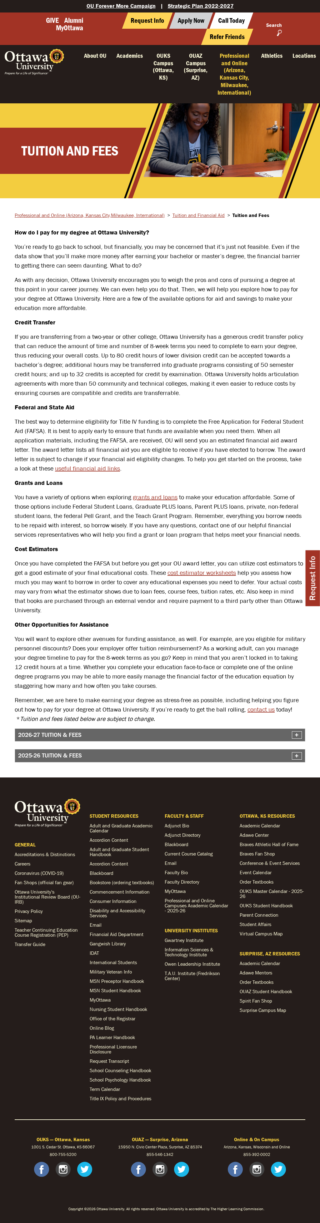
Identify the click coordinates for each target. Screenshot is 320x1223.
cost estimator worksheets (202, 572)
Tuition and (198, 215)
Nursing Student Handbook (118, 1009)
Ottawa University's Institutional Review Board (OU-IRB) (47, 897)
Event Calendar (256, 872)
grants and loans (155, 497)
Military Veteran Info (111, 971)
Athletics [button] (271, 55)
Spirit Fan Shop (256, 1001)
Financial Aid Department (116, 934)
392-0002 (261, 1154)
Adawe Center (254, 835)
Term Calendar (105, 1089)
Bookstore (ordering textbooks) (122, 882)
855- (247, 1154)
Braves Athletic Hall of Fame (269, 844)
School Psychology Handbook (120, 1079)
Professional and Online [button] (234, 74)
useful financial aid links (87, 468)
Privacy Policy (29, 911)
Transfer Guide (30, 944)
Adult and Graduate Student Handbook (119, 851)
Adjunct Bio (177, 825)
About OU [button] (95, 55)
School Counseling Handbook (120, 1070)
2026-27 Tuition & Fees (50, 735)
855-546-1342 (160, 1154)
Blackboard (101, 873)
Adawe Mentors (256, 972)
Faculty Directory (182, 882)
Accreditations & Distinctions (45, 854)
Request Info (312, 578)
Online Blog (102, 1028)
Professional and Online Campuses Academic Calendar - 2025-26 (196, 905)
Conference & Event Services (270, 863)
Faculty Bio (176, 872)
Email (96, 925)
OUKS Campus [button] (163, 66)
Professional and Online (90, 215)
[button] (231, 20)
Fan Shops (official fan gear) (44, 882)
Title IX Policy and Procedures (120, 1098)
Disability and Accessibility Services (117, 913)
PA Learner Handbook (112, 1037)
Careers (22, 863)
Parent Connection (259, 915)
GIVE (52, 20)
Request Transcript (109, 1061)
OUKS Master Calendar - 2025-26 (272, 893)
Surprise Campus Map (263, 1010)
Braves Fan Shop (257, 853)
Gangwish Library (108, 943)
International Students (113, 962)
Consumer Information (113, 901)
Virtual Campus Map (261, 933)
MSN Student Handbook (115, 990)
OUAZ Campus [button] (196, 66)
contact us (261, 709)
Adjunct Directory (183, 835)
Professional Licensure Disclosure (113, 1049)
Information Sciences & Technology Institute (189, 952)
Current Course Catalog (189, 853)
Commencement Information (120, 892)
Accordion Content (109, 840)
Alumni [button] (73, 20)
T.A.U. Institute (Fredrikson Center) (192, 975)
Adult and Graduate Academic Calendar (121, 828)
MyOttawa (69, 28)
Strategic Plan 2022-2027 (201, 5)
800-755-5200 (63, 1154)
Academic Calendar (260, 825)
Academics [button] (130, 55)
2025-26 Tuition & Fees (50, 755)
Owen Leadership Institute (192, 964)
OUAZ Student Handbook (266, 991)
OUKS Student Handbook (266, 905)
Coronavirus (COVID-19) (39, 873)
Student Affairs (255, 924)
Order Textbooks (256, 882)
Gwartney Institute (184, 940)
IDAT (94, 953)
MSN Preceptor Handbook (117, 981)
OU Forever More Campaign (121, 5)
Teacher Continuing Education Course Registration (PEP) (46, 932)
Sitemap (23, 920)
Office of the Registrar (112, 1018)
